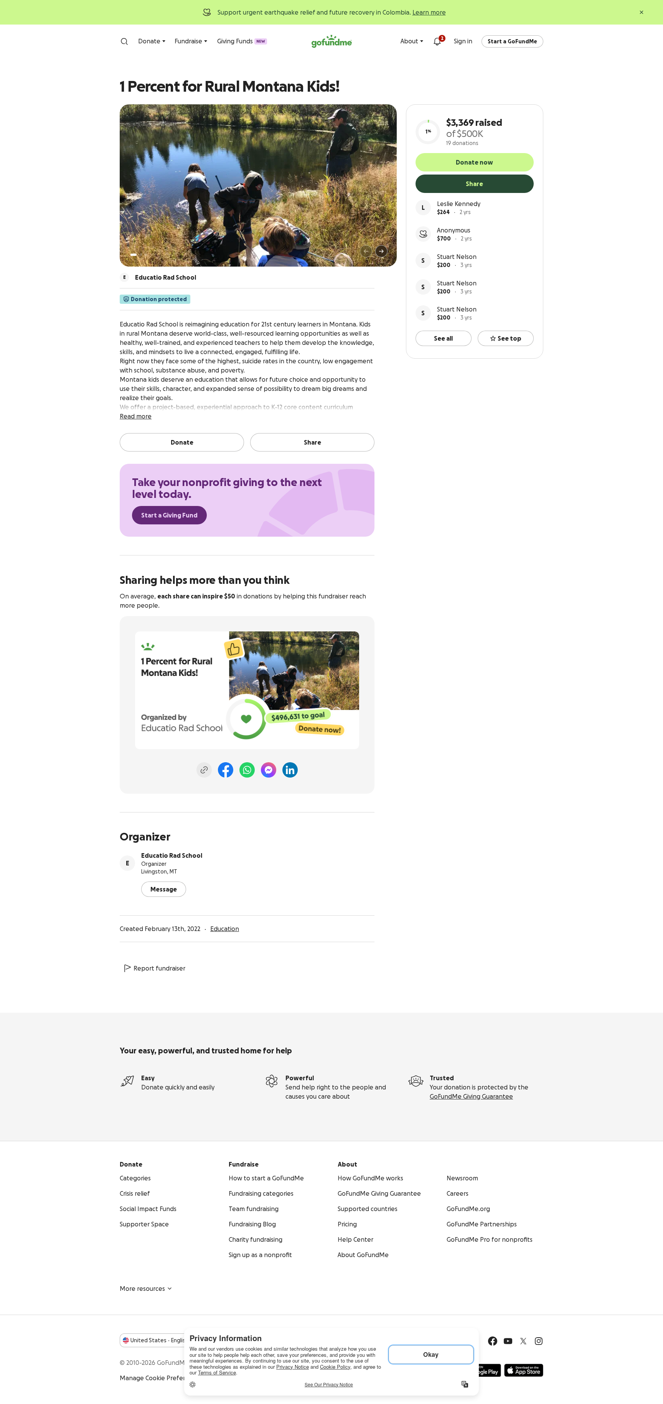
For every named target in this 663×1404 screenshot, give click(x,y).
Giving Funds (241, 41)
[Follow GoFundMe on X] (523, 1341)
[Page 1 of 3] (133, 255)
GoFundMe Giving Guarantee (471, 1096)
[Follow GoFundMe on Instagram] (538, 1341)
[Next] (381, 251)
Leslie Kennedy (458, 203)
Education (224, 928)
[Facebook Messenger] (268, 769)
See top (509, 338)
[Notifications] (437, 41)
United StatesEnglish (159, 1340)
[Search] (124, 41)
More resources (142, 1288)
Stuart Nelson (457, 256)
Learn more (429, 12)
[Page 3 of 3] (146, 255)
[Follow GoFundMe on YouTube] (508, 1341)
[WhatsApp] (247, 769)
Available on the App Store (523, 1370)
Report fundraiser (159, 968)
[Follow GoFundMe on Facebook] (492, 1341)
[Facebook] (225, 769)
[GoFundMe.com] (332, 41)
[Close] (641, 12)
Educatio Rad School (171, 855)
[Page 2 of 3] (141, 255)
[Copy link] (204, 769)
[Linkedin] (290, 769)
